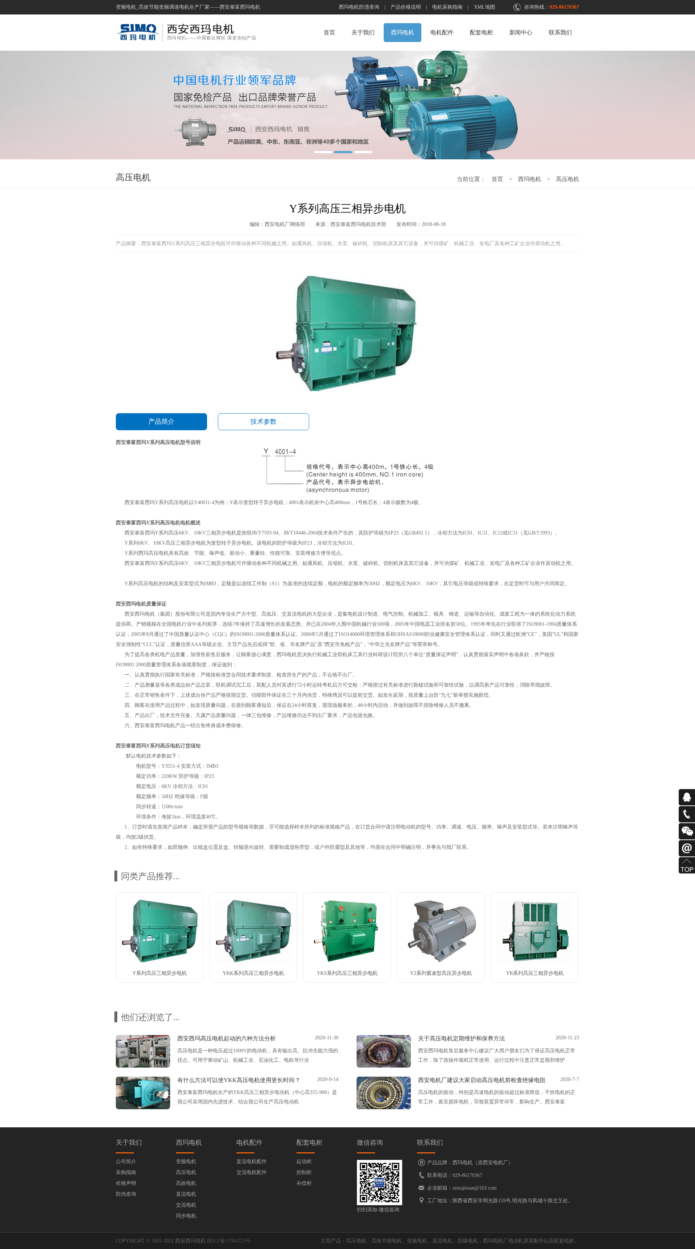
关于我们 (363, 32)
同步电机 (186, 1216)
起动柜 (304, 1161)
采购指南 (126, 1172)
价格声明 (126, 1183)
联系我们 (560, 32)
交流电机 (186, 1205)
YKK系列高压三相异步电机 (253, 973)
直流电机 (186, 1194)
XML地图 (484, 7)
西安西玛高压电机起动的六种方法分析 (226, 1038)
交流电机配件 (251, 1172)
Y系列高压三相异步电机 (159, 973)
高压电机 (567, 179)
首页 (329, 32)
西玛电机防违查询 (359, 7)
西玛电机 (402, 32)
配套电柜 (481, 32)
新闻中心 (520, 32)
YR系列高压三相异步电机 (535, 973)
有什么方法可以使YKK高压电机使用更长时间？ (238, 1080)
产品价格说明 (406, 7)
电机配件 (442, 32)
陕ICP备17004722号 (228, 1241)
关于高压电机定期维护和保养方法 (461, 1038)
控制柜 (304, 1172)
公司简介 (126, 1161)
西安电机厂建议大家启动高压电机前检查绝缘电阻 (482, 1080)
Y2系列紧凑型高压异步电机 (441, 973)
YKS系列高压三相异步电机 (347, 973)
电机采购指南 (447, 7)
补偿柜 (304, 1183)
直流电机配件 (251, 1161)
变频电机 (186, 1161)
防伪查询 (126, 1194)
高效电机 (186, 1183)
